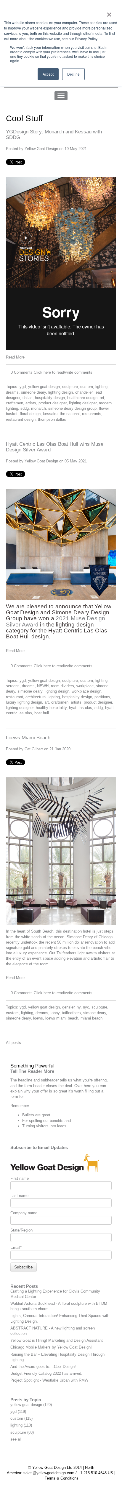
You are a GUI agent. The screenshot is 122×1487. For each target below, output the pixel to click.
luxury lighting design (24, 702)
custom (86, 386)
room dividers (62, 686)
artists (30, 403)
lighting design (60, 392)
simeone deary (33, 392)
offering (100, 1080)
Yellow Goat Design (41, 148)
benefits (56, 1120)
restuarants (91, 414)
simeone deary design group (72, 408)
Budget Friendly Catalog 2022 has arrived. (46, 1373)
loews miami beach (61, 1018)
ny (79, 1007)
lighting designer (83, 403)
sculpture (70, 386)
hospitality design (50, 397)
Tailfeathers (66, 953)
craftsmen (14, 403)
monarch (38, 408)
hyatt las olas (80, 707)
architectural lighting (42, 697)
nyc (86, 1007)
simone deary (94, 1013)
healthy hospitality (51, 707)
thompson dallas (52, 419)
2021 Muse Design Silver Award (55, 621)
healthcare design (82, 397)
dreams (12, 392)
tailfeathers (71, 1013)
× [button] (109, 12)
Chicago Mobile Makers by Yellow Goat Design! (51, 1347)
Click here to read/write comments (63, 372)
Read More (15, 357)
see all (16, 1439)
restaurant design (21, 419)
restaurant (14, 697)
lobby (55, 1013)
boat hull (41, 713)
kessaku (50, 414)
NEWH (43, 686)
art (102, 397)
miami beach (91, 1018)
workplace (85, 686)
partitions (102, 697)
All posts (13, 1042)
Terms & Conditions (61, 1478)
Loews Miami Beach (28, 738)
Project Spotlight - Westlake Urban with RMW (49, 1380)
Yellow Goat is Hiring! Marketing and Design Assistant (56, 1340)
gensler (68, 1007)
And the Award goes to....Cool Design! (43, 1366)
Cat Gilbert (34, 749)
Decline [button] (73, 74)
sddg (24, 408)
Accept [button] (48, 74)
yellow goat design (44, 386)
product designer (52, 403)
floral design (30, 414)
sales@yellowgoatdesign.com (48, 1473)
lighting (101, 386)
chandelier (83, 392)
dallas (28, 397)
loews (38, 1018)
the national (70, 414)
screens (13, 686)
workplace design (86, 691)
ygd (23, 386)
